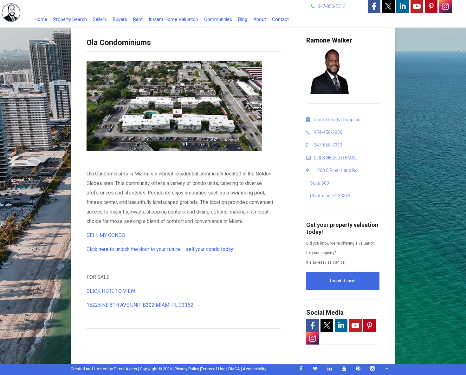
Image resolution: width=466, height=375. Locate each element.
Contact (280, 19)
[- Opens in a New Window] (374, 6)
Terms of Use (213, 368)
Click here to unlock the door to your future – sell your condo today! (161, 249)
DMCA (234, 368)
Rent (138, 19)
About (259, 19)
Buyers (120, 19)
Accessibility (254, 368)
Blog (242, 19)
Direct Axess (125, 368)
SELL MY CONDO (106, 235)
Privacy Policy (187, 368)
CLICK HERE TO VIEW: (112, 291)
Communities (218, 19)
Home (41, 19)
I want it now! (342, 281)
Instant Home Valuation (173, 19)
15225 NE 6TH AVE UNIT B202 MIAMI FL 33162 (140, 305)
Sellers (100, 19)
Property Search (70, 19)
